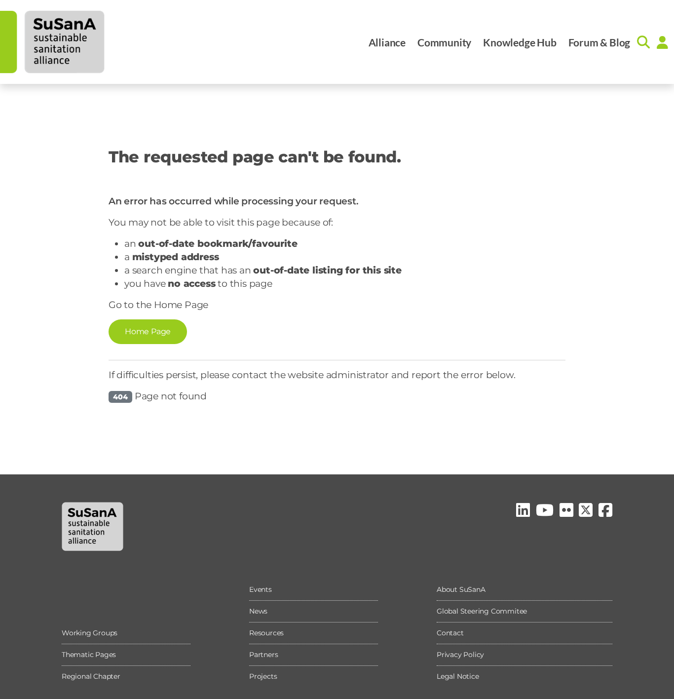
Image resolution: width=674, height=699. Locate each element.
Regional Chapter (91, 676)
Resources (266, 632)
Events (260, 589)
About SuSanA (461, 589)
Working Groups (89, 632)
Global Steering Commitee (482, 611)
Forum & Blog (599, 42)
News (258, 611)
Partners (263, 654)
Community (444, 42)
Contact (450, 632)
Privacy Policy (460, 654)
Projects (263, 676)
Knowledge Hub (519, 42)
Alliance (387, 42)
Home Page (148, 331)
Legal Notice (458, 676)
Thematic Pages (89, 654)
